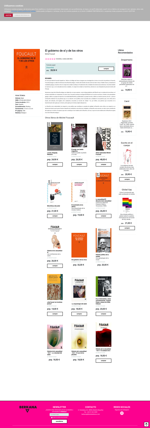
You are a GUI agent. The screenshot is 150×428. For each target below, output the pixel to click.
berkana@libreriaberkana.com (91, 414)
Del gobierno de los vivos (79, 260)
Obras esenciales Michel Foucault (103, 153)
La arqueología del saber (79, 304)
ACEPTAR (8, 15)
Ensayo (23, 113)
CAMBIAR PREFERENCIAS (22, 15)
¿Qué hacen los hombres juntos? (54, 303)
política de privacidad (62, 417)
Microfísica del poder (53, 206)
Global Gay (127, 189)
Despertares (126, 60)
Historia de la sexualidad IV (54, 251)
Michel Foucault (50, 54)
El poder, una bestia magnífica (77, 150)
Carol (126, 101)
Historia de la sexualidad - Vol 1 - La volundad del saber (54, 352)
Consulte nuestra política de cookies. (23, 11)
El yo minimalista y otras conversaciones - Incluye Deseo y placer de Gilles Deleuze (103, 301)
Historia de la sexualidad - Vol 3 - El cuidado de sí (103, 349)
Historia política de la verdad (102, 255)
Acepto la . (60, 417)
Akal (22, 98)
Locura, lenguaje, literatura (52, 153)
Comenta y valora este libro (64, 59)
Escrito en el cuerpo (126, 144)
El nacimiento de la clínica (77, 205)
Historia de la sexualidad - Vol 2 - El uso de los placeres (79, 352)
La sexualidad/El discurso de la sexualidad (103, 200)
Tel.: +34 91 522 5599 (90, 412)
